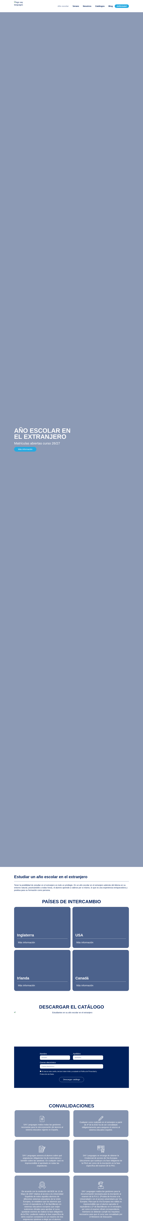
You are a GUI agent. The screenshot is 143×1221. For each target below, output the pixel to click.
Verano (76, 6)
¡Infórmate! (122, 6)
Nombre (43, 1054)
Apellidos (77, 1054)
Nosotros (87, 6)
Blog (110, 6)
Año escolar (63, 6)
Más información (26, 942)
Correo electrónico (48, 1062)
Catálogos (100, 6)
